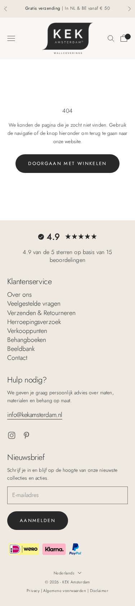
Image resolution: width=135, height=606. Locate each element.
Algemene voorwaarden (65, 590)
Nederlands (64, 573)
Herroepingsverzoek (34, 322)
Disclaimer (99, 590)
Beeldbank (21, 348)
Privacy (34, 590)
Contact (17, 357)
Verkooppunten (27, 330)
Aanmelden (37, 520)
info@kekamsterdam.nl (34, 414)
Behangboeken (26, 339)
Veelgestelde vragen (33, 303)
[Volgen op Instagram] (11, 435)
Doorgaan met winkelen (67, 163)
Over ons (19, 294)
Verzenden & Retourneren (41, 313)
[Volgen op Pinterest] (26, 435)
